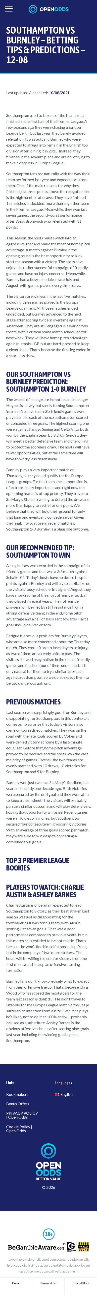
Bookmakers (17, 1094)
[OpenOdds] (48, 9)
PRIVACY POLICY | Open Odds (22, 1115)
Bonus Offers (17, 1103)
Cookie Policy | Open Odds (19, 1128)
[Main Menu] (8, 8)
